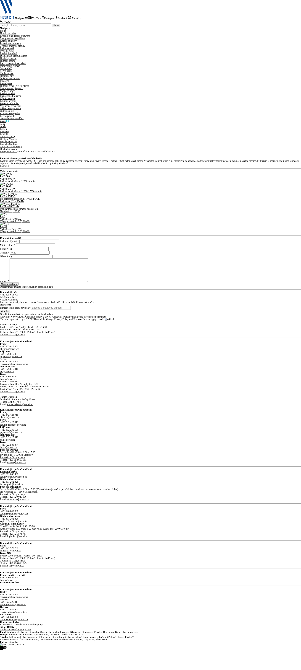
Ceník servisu (6, 73)
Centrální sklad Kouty (11, 146)
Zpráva (4, 281)
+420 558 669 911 (17, 459)
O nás (3, 126)
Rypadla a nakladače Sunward (15, 35)
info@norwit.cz (8, 297)
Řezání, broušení (8, 53)
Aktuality (4, 131)
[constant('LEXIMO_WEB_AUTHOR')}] (109, 319)
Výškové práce (7, 91)
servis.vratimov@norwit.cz (13, 476)
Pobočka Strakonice (10, 144)
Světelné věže (7, 50)
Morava (24, 302)
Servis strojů (6, 71)
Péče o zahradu (7, 116)
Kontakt (4, 134)
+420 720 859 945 (17, 563)
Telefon (4, 252)
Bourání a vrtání (8, 101)
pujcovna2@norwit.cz (11, 432)
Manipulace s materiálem (12, 38)
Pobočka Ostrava (8, 141)
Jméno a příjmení (9, 241)
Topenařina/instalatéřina (12, 118)
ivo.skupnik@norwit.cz (11, 484)
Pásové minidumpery (10, 43)
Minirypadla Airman (10, 66)
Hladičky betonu (8, 58)
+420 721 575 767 (17, 533)
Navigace (20, 18)
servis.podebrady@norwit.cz (14, 364)
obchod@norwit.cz (9, 349)
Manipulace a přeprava (11, 88)
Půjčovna (4, 81)
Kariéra (3, 129)
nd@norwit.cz (7, 371)
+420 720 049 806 (17, 496)
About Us (76, 18)
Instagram (50, 18)
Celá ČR (60, 302)
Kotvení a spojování (10, 113)
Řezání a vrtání (7, 93)
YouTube (37, 18)
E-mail (4, 249)
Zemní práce (6, 83)
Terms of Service (82, 319)
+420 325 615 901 (9, 294)
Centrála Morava (8, 139)
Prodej (3, 30)
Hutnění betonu (7, 60)
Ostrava (33, 302)
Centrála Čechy (7, 136)
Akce (2, 124)
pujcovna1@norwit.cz (11, 356)
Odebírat (5, 311)
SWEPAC (11, 151)
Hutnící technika (8, 33)
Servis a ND (6, 68)
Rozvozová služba (85, 302)
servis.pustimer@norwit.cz (13, 424)
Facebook (62, 18)
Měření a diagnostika (10, 108)
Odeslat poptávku (9, 284)
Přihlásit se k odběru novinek (15, 307)
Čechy (16, 302)
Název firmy (6, 256)
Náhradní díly (7, 76)
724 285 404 (14, 402)
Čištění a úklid (7, 111)
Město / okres (7, 245)
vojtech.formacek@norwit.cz (14, 521)
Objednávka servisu (10, 78)
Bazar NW (70, 302)
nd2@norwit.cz (7, 439)
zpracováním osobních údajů (38, 286)
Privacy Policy (61, 319)
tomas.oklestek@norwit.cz (20, 404)
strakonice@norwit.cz (18, 499)
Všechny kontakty (9, 299)
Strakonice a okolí (46, 302)
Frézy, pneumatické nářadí (13, 63)
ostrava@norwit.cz (16, 462)
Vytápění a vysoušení (10, 106)
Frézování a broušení (10, 96)
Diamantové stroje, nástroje (13, 55)
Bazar (3, 121)
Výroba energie (7, 98)
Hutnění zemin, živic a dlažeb (14, 86)
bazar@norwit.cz (8, 379)
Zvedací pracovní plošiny (12, 45)
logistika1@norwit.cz (17, 536)
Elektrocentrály (7, 48)
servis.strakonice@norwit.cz (14, 513)
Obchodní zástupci (9, 149)
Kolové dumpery (8, 40)
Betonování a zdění (9, 103)
